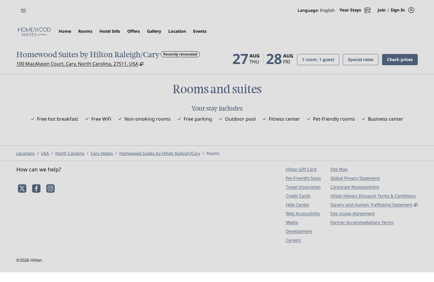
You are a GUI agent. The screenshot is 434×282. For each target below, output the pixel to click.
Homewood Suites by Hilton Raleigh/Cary (159, 153)
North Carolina (69, 153)
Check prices (402, 59)
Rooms (213, 153)
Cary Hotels (102, 153)
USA (45, 153)
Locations (25, 153)
